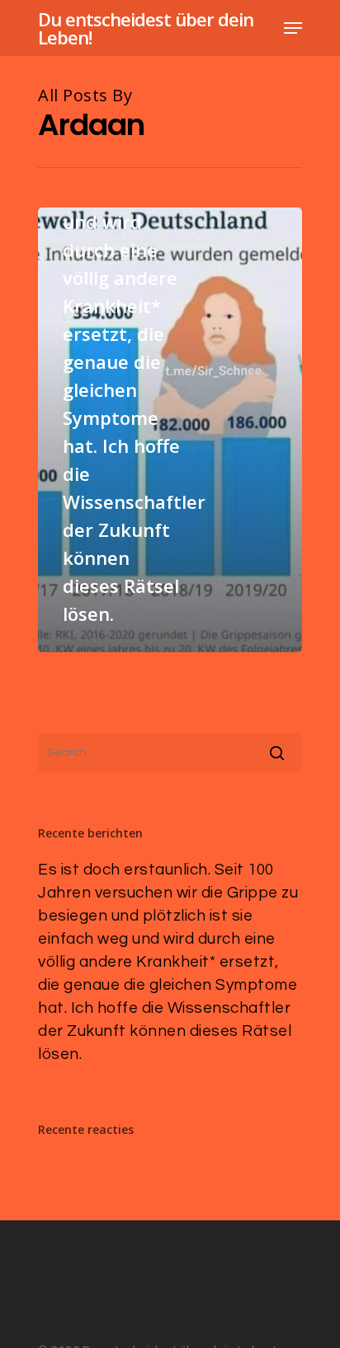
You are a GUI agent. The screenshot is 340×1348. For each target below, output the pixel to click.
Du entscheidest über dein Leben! (145, 28)
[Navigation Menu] (293, 28)
